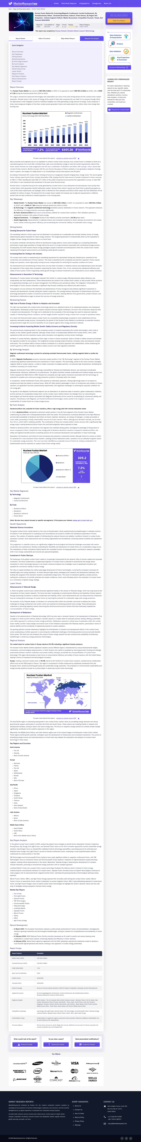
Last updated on (49, 24)
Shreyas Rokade (60, 31)
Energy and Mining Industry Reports (21, 9)
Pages (58, 24)
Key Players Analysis (19, 76)
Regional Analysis (18, 74)
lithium (16, 422)
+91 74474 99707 (114, 1119)
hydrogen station (86, 167)
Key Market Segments (19, 66)
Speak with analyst (57, 1044)
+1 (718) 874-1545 (115, 1117)
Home (10, 9)
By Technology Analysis (20, 61)
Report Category (85, 24)
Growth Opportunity (18, 69)
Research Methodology (117, 67)
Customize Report (89, 1044)
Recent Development (19, 79)
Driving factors (17, 57)
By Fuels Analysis (18, 64)
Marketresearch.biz (19, 1138)
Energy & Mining (84, 26)
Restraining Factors (18, 59)
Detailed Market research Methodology (81, 31)
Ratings (70, 24)
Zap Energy (17, 894)
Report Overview (17, 52)
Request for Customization (121, 109)
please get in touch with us (82, 520)
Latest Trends (16, 71)
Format (64, 24)
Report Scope (16, 81)
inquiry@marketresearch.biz (117, 1124)
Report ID (39, 24)
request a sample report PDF (66, 158)
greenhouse (54, 245)
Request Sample (26, 1044)
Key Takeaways (17, 54)
